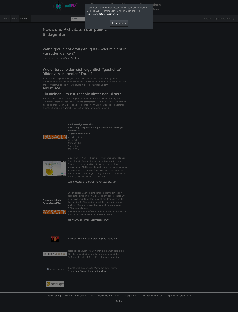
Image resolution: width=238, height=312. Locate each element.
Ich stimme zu (119, 23)
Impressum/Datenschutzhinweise (103, 14)
